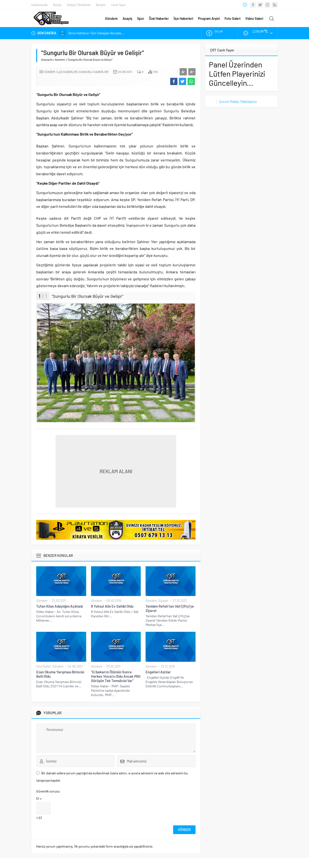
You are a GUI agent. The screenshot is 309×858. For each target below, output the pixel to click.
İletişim (101, 5)
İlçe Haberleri (183, 18)
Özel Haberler (159, 18)
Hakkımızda (39, 5)
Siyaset (163, 601)
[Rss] (275, 5)
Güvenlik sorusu (48, 791)
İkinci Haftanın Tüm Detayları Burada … (96, 33)
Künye (57, 5)
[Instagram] (267, 5)
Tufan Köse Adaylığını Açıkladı (59, 606)
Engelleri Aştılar (158, 672)
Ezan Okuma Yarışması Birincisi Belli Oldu (60, 674)
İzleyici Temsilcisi (78, 5)
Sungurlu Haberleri (93, 71)
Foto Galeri (232, 18)
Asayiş (127, 18)
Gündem (111, 18)
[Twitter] (260, 5)
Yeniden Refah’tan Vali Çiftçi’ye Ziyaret (170, 608)
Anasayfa (46, 59)
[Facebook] (253, 5)
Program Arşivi (209, 18)
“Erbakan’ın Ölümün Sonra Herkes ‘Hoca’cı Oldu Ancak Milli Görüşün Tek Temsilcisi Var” (115, 676)
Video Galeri (254, 18)
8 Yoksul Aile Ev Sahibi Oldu (112, 606)
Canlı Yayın (118, 5)
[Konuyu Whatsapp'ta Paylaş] (191, 81)
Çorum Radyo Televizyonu (238, 101)
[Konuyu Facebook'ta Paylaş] (173, 81)
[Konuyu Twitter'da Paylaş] (182, 81)
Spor (140, 18)
